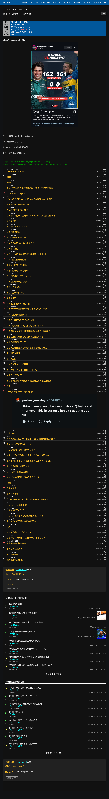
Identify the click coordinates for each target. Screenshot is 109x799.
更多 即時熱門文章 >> (54, 753)
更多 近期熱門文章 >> (54, 674)
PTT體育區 (6, 9)
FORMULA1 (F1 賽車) (19, 9)
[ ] (15, 606)
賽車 (18, 570)
